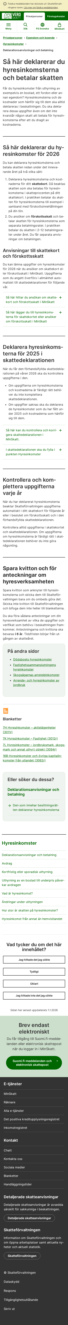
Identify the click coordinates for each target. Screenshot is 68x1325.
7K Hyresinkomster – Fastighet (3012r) (30, 738)
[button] (34, 960)
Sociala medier (14, 1167)
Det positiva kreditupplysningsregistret (32, 1119)
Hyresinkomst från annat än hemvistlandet (32, 919)
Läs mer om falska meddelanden (41, 7)
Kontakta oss (13, 1159)
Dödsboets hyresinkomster (32, 659)
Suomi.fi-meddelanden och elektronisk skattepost (32, 1063)
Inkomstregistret (15, 1128)
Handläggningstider (18, 1184)
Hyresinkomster (13, 43)
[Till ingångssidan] (11, 15)
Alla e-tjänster (14, 1111)
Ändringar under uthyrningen (22, 902)
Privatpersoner (34, 16)
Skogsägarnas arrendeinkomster (36, 675)
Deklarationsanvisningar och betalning (33, 792)
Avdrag (7, 863)
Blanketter (11, 1176)
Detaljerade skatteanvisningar (29, 1218)
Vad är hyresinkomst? (17, 893)
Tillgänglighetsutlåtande (21, 1300)
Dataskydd (11, 1281)
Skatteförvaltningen (22, 1256)
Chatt (8, 1150)
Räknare (9, 1102)
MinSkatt (10, 1094)
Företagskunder (56, 16)
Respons (10, 1291)
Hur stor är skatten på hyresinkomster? (30, 910)
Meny (8, 28)
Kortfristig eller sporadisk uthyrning (27, 872)
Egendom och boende (40, 37)
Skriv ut (9, 1309)
